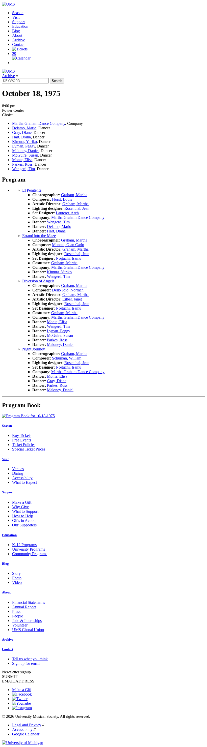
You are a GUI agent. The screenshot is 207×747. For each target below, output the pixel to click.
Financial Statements (28, 602)
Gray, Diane (22, 132)
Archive (18, 40)
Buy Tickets (21, 435)
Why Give (20, 507)
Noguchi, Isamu (68, 258)
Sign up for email (26, 663)
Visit (15, 17)
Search (57, 81)
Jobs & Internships (27, 620)
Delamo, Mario (24, 128)
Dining (17, 473)
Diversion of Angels (38, 281)
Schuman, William (66, 358)
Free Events (21, 440)
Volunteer (20, 625)
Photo (16, 578)
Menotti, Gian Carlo (68, 245)
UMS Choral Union (28, 630)
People (17, 616)
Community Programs (29, 554)
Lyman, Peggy (23, 146)
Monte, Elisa (22, 160)
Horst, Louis (62, 199)
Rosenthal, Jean (76, 208)
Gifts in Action (24, 520)
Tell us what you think (30, 659)
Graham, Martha (74, 195)
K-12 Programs (24, 545)
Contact (18, 44)
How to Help (22, 516)
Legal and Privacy (26, 725)
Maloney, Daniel (25, 150)
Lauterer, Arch (67, 213)
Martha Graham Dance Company (38, 123)
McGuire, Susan (25, 155)
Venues (18, 469)
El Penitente (31, 190)
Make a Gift (21, 502)
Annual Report (24, 607)
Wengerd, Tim (23, 169)
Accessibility (22, 478)
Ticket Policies (23, 444)
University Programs (28, 549)
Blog (16, 31)
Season (17, 13)
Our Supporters (24, 525)
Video (17, 582)
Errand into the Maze (39, 235)
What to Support (25, 511)
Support (18, 22)
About (17, 35)
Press (16, 611)
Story (16, 573)
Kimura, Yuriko (24, 141)
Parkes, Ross (22, 164)
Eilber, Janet (72, 299)
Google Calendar (25, 734)
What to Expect (24, 482)
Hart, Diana (21, 137)
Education (20, 26)
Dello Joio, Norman (68, 290)
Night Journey (33, 349)
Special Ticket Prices (28, 449)
